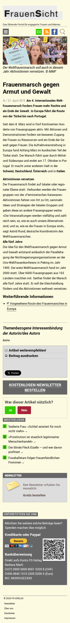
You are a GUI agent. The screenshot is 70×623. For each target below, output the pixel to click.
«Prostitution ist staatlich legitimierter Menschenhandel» (33, 439)
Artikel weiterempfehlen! (27, 350)
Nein (24, 410)
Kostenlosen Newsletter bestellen (35, 387)
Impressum (9, 617)
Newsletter (9, 603)
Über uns (8, 608)
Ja (10, 410)
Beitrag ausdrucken (23, 355)
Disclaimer (9, 613)
